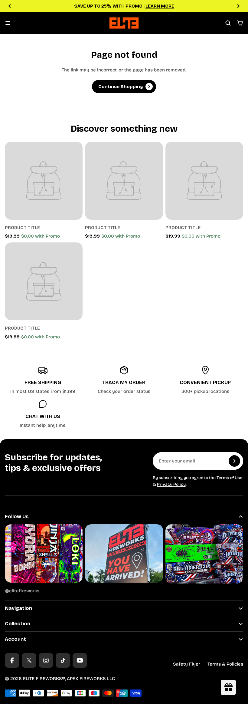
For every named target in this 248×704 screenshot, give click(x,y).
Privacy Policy (171, 484)
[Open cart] (240, 23)
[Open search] (228, 23)
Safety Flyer (186, 664)
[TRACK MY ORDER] (124, 380)
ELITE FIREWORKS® (44, 678)
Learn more (160, 6)
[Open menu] (8, 23)
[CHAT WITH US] (42, 414)
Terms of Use (229, 477)
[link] (44, 180)
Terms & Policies (225, 664)
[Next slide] (238, 6)
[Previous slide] (10, 6)
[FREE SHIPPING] (42, 380)
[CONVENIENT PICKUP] (205, 380)
